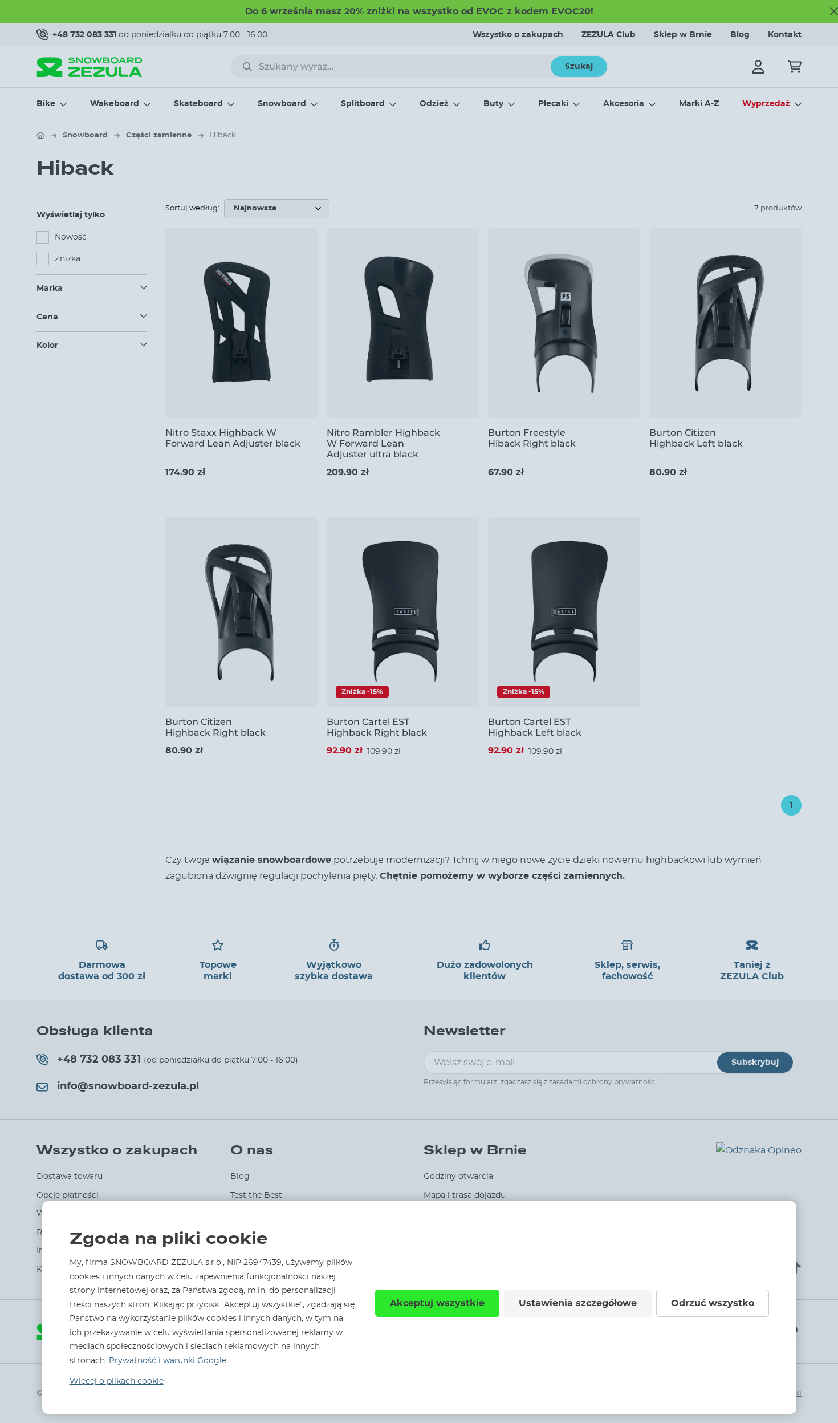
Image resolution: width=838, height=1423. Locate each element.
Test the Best (256, 1195)
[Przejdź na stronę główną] (40, 135)
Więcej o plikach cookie (117, 1381)
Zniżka (67, 259)
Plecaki (553, 104)
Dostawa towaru (69, 1177)
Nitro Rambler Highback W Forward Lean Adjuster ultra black (383, 443)
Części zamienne (159, 135)
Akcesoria (623, 104)
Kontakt (785, 35)
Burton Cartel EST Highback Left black (534, 727)
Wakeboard (114, 104)
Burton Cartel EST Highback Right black (377, 727)
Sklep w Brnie (683, 35)
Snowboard (282, 104)
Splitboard (363, 104)
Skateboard (198, 104)
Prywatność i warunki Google (167, 1361)
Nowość (71, 237)
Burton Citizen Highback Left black (696, 438)
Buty (493, 104)
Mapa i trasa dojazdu (465, 1195)
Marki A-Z (699, 104)
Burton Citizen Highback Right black (215, 727)
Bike (45, 104)
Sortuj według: (192, 208)
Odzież (434, 104)
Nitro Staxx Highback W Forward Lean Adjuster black (232, 438)
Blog (740, 35)
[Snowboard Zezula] (89, 67)
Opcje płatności (67, 1195)
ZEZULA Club (608, 35)
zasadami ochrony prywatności (603, 1082)
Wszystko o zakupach (518, 35)
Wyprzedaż (766, 104)
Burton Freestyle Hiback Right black (532, 438)
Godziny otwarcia (458, 1177)
